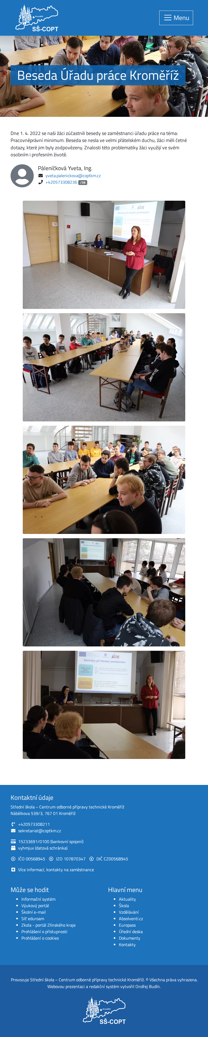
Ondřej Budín (147, 986)
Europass (127, 925)
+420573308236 (61, 182)
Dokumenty (129, 938)
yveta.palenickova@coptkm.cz (73, 175)
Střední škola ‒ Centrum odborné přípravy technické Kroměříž (87, 979)
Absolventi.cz (131, 918)
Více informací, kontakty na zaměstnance (56, 869)
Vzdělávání (129, 912)
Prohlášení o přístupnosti (44, 931)
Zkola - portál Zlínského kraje (48, 925)
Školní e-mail (33, 912)
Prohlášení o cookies (40, 938)
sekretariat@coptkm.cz (39, 830)
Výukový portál (35, 905)
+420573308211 (34, 824)
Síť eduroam (32, 918)
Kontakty (127, 944)
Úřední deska (131, 931)
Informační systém (38, 899)
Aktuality (127, 899)
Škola (124, 905)
